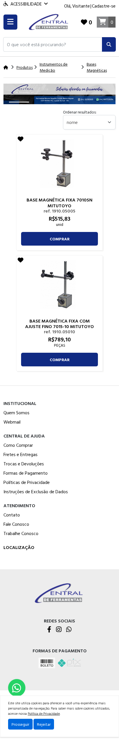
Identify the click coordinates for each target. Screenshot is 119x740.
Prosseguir (20, 724)
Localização (18, 547)
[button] (52, 44)
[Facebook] (49, 629)
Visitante (81, 5)
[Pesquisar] (109, 44)
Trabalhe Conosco (20, 533)
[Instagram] (59, 629)
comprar (60, 239)
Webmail (12, 421)
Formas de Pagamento (25, 472)
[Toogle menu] (10, 22)
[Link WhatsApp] (16, 687)
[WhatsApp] (69, 629)
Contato (11, 514)
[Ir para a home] (59, 593)
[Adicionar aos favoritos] (20, 138)
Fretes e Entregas (20, 454)
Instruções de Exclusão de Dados (35, 491)
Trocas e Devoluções (23, 463)
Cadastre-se (104, 5)
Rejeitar (44, 724)
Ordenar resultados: (79, 112)
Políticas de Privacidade (26, 482)
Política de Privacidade (44, 713)
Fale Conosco (16, 524)
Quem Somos (16, 412)
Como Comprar (18, 445)
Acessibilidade (26, 3)
